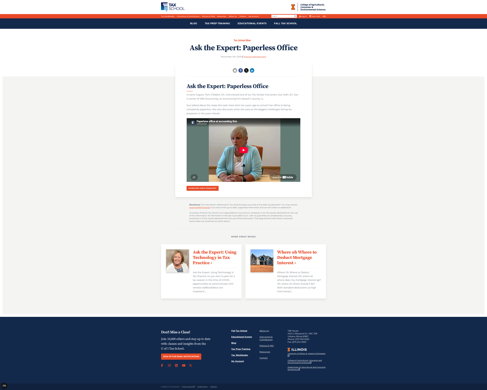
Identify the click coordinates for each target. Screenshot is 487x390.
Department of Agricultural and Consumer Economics (307, 368)
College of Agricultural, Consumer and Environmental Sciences (307, 361)
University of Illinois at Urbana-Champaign (306, 354)
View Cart (316, 16)
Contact (242, 16)
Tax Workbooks (167, 16)
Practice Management (255, 57)
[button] (235, 70)
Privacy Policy (188, 387)
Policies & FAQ (208, 16)
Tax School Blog (242, 40)
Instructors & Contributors (188, 16)
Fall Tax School (285, 23)
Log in (304, 16)
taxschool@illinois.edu (199, 207)
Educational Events (252, 23)
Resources (221, 16)
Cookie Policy (202, 387)
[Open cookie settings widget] (4, 386)
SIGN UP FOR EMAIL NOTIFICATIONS (181, 356)
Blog (193, 23)
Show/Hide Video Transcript (202, 188)
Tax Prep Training (217, 23)
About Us (233, 16)
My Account (254, 16)
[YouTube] (183, 366)
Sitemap (214, 387)
